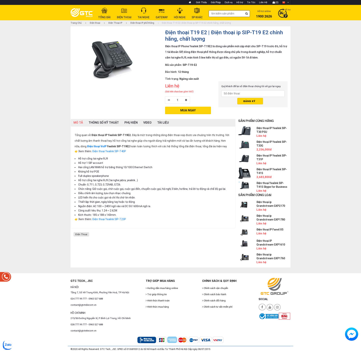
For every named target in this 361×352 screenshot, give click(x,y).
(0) (276, 2)
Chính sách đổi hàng (214, 300)
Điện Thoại (81, 234)
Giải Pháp (216, 2)
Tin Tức (251, 2)
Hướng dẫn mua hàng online (162, 288)
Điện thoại (94, 23)
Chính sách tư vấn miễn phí (217, 306)
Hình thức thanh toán (158, 300)
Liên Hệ (263, 2)
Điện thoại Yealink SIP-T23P (109, 219)
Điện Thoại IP (115, 23)
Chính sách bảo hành (214, 294)
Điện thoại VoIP (96, 146)
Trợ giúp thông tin (157, 294)
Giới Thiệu (201, 2)
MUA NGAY (188, 110)
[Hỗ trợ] (283, 13)
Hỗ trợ (239, 2)
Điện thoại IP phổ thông (142, 23)
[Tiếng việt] (285, 2)
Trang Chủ (76, 23)
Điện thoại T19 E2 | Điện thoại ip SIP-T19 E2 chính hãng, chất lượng (196, 23)
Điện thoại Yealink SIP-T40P (109, 151)
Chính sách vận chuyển (215, 288)
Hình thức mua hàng (158, 306)
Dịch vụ (229, 2)
